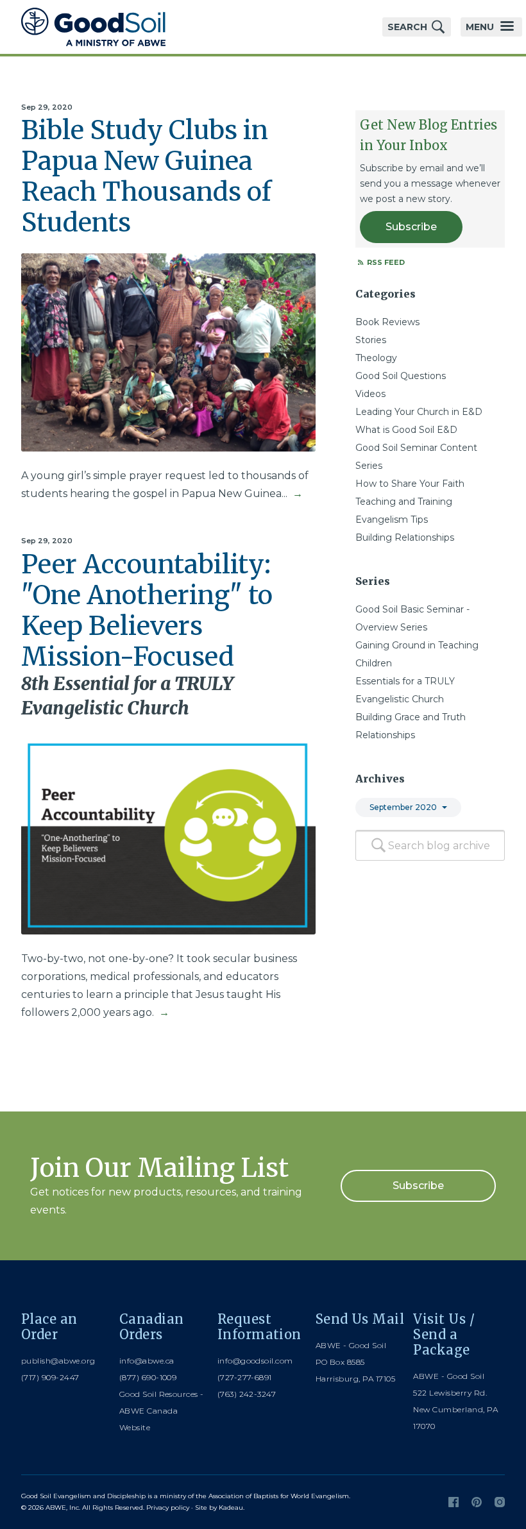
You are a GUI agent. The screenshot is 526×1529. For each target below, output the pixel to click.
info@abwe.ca (146, 1360)
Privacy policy (167, 1507)
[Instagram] (500, 1502)
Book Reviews (387, 322)
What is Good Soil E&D (406, 429)
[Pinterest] (476, 1502)
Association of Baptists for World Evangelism (278, 1496)
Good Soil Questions (400, 376)
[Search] (378, 845)
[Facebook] (453, 1502)
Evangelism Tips (391, 519)
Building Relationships (404, 537)
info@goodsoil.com (255, 1360)
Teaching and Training (403, 501)
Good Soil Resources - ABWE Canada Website (161, 1410)
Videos (370, 394)
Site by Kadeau (219, 1507)
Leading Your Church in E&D (418, 412)
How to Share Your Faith (409, 483)
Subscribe (411, 227)
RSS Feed (385, 262)
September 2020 (403, 807)
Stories (370, 340)
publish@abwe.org (58, 1360)
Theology (376, 358)
